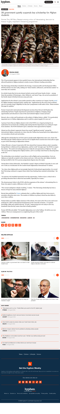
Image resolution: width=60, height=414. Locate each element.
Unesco (18, 193)
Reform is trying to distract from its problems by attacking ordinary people (20, 329)
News (19, 6)
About (40, 6)
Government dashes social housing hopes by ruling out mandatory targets (15, 300)
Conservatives (14, 217)
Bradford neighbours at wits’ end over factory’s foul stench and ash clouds (20, 315)
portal (55, 100)
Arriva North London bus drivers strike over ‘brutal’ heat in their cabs (19, 322)
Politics (11, 9)
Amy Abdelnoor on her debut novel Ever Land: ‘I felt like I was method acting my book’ (23, 336)
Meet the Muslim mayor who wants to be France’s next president (45, 300)
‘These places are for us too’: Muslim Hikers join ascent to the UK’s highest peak (22, 308)
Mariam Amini (14, 72)
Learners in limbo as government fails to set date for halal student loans (15, 263)
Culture (24, 6)
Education (23, 217)
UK (34, 217)
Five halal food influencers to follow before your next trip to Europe (19, 343)
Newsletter (49, 2)
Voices (36, 6)
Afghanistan (5, 217)
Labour (30, 217)
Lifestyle (30, 6)
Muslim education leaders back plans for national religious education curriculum (43, 263)
